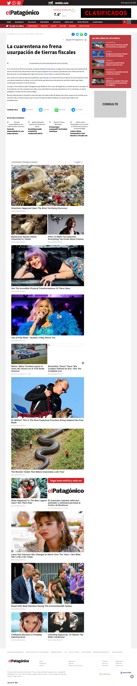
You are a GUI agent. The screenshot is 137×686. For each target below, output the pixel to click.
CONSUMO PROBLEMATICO (15, 652)
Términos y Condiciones (75, 665)
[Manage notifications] (132, 676)
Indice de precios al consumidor (37, 652)
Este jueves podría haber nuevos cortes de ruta (115, 64)
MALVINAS (72, 26)
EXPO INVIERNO (86, 652)
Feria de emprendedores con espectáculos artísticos (15, 132)
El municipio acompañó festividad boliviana (58, 129)
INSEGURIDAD (33, 26)
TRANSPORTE (109, 60)
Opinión (41, 665)
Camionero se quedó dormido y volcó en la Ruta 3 (117, 73)
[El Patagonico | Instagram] (19, 3)
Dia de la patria (74, 652)
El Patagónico (11, 34)
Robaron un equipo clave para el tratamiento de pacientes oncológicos (117, 83)
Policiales (32, 22)
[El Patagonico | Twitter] (9, 3)
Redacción (105, 665)
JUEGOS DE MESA (117, 652)
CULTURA (62, 26)
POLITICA (44, 26)
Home (9, 22)
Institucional (119, 665)
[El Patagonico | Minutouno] (50, 3)
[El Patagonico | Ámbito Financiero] (62, 3)
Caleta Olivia (48, 74)
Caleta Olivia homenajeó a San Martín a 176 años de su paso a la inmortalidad (78, 135)
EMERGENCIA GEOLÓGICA (101, 652)
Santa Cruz (69, 22)
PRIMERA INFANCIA (56, 652)
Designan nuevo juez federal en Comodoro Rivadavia (116, 55)
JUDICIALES (109, 51)
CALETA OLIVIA (84, 26)
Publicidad (118, 663)
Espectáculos (82, 22)
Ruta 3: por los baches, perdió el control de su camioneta (117, 46)
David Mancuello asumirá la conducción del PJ (35, 131)
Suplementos (119, 661)
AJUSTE (53, 26)
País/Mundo (44, 22)
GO (66, 652)
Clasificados (97, 22)
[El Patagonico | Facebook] (14, 3)
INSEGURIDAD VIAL (110, 42)
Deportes (57, 22)
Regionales (19, 22)
